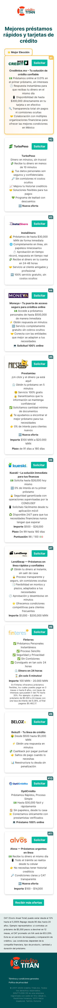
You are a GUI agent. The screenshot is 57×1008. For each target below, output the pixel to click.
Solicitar (39, 63)
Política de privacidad (18, 982)
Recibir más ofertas (28, 902)
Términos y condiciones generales (24, 978)
